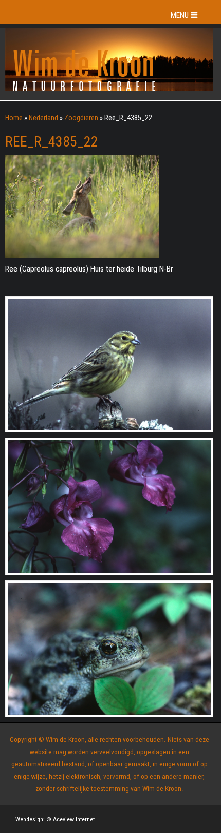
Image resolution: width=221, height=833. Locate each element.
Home (14, 118)
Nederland (43, 118)
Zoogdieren (81, 118)
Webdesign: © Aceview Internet (55, 819)
